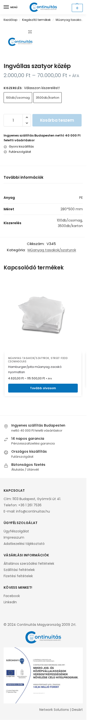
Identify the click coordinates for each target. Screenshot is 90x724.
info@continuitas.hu (33, 511)
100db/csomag (18, 97)
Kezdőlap (10, 20)
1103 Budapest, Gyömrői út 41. (36, 498)
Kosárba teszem (57, 120)
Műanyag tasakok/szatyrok (52, 249)
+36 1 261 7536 (30, 505)
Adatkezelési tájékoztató (24, 543)
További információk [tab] (23, 177)
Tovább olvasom (43, 388)
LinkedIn (10, 602)
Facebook (12, 595)
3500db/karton (47, 97)
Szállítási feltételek (19, 569)
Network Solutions (54, 709)
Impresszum (14, 537)
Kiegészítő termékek (36, 20)
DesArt (77, 709)
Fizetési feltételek (18, 576)
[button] (77, 8)
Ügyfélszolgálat (16, 531)
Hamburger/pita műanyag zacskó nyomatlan (35, 369)
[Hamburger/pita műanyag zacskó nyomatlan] (43, 314)
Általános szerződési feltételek (29, 563)
